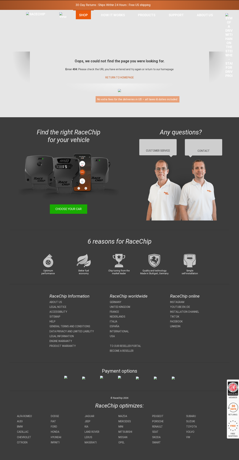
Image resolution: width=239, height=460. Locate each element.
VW (188, 437)
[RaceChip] (26, 12)
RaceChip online (185, 296)
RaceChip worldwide (129, 296)
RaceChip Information (69, 296)
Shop (83, 15)
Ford (54, 426)
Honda (55, 431)
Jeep (87, 421)
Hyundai (56, 437)
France (114, 311)
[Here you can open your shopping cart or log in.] (228, 46)
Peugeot (158, 416)
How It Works (113, 15)
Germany (115, 302)
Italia (113, 321)
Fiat (53, 421)
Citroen (22, 442)
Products (146, 15)
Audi (20, 421)
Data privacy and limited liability (71, 331)
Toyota (191, 426)
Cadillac (23, 431)
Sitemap (54, 316)
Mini (120, 426)
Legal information (61, 336)
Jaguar (89, 416)
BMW (20, 426)
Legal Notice (57, 306)
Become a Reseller (122, 350)
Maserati (91, 442)
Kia (86, 426)
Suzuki (190, 421)
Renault (157, 426)
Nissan (122, 437)
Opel (121, 442)
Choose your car (68, 209)
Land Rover (92, 431)
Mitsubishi (125, 431)
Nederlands (117, 316)
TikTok (174, 316)
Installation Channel (184, 311)
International (119, 331)
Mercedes (124, 421)
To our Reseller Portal (125, 345)
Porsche (158, 421)
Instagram (177, 302)
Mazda (122, 416)
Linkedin (175, 326)
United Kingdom (120, 306)
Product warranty (62, 345)
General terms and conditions (69, 326)
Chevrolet (24, 437)
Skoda (156, 437)
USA (112, 336)
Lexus (88, 437)
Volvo (190, 431)
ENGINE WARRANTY (60, 341)
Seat (155, 431)
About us (55, 302)
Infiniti (55, 442)
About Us (205, 15)
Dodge (55, 416)
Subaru (191, 416)
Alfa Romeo (24, 416)
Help (52, 321)
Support (176, 15)
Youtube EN (177, 306)
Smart (156, 442)
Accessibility (58, 311)
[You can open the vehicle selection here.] (62, 52)
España (114, 326)
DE (188, 306)
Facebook (176, 321)
